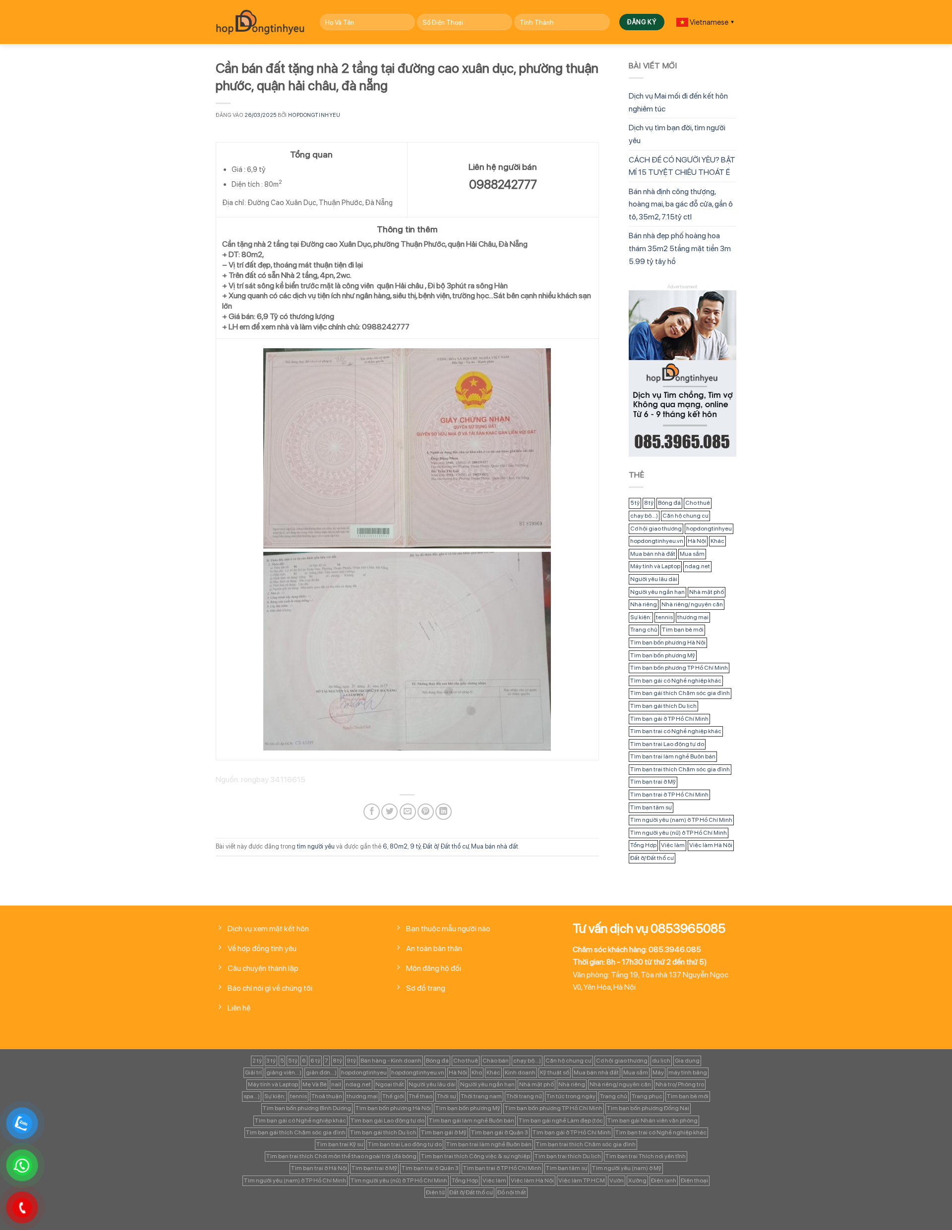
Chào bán (495, 1060)
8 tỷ (649, 502)
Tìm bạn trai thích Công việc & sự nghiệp (475, 1156)
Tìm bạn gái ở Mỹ (444, 1132)
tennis (664, 617)
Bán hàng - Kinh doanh (390, 1060)
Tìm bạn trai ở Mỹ (653, 781)
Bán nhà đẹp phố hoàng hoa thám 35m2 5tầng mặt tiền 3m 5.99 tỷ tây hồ (680, 248)
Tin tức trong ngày (570, 1096)
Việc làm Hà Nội (710, 845)
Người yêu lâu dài (653, 579)
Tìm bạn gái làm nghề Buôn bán (471, 1120)
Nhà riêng (643, 604)
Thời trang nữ (524, 1096)
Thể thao (420, 1096)
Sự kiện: (641, 617)
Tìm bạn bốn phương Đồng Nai (648, 1108)
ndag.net (697, 566)
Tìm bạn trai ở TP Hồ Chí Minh (669, 794)
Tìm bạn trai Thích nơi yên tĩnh (645, 1156)
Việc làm (673, 845)
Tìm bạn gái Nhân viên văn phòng (652, 1120)
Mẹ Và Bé (314, 1084)
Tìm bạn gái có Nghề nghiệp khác (675, 680)
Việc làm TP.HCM (581, 1180)
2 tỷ (257, 1060)
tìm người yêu (316, 846)
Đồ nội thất (511, 1192)
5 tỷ (635, 502)
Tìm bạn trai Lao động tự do (667, 744)
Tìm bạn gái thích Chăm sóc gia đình (680, 693)
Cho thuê (697, 502)
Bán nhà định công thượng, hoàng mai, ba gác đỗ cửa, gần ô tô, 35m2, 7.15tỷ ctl (681, 204)
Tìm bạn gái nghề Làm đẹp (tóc (561, 1120)
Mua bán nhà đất (494, 846)
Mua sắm (692, 553)
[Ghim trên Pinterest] (425, 811)
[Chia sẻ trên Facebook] (371, 811)
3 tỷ (271, 1060)
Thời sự (446, 1096)
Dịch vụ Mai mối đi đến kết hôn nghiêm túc (678, 102)
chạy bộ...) (644, 515)
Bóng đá (669, 502)
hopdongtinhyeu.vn (656, 540)
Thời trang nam (481, 1096)
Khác (717, 540)
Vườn (616, 1180)
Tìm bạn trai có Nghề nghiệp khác (675, 731)
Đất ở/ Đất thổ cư (446, 846)
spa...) (251, 1096)
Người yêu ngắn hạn (657, 591)
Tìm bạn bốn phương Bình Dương (307, 1108)
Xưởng (637, 1180)
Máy (658, 1072)
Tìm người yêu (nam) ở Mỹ (626, 1168)
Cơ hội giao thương (656, 528)
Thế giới (393, 1096)
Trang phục (647, 1096)
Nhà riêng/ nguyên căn (692, 604)
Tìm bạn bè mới (683, 629)
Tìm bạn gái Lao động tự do (387, 1120)
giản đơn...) (321, 1072)
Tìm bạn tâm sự (651, 807)
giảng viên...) (283, 1072)
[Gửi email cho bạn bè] (408, 811)
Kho (477, 1072)
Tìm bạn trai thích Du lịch (568, 1156)
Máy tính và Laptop (655, 566)
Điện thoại (694, 1180)
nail (336, 1084)
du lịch (661, 1060)
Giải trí (253, 1072)
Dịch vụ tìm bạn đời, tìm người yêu (677, 134)
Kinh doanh (520, 1072)
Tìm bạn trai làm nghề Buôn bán (672, 756)
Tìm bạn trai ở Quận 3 (430, 1168)
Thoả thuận (326, 1096)
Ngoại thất (389, 1084)
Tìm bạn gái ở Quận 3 (499, 1132)
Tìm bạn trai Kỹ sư (339, 1144)
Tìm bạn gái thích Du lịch (663, 705)
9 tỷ (415, 846)
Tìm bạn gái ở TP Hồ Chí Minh (669, 718)
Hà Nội (697, 540)
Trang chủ (643, 629)
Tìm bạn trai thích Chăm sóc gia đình (680, 769)
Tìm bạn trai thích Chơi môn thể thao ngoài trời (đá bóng (341, 1156)
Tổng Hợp (643, 845)
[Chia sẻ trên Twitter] (389, 811)
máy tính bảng (687, 1072)
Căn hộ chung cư (685, 515)
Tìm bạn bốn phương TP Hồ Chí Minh (679, 667)
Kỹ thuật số (554, 1072)
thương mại (693, 617)
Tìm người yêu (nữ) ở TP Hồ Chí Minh (678, 832)
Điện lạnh (663, 1180)
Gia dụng (687, 1060)
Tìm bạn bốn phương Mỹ (662, 655)
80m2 (399, 846)
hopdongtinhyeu (314, 114)
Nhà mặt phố (706, 591)
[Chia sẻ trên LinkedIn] (443, 811)
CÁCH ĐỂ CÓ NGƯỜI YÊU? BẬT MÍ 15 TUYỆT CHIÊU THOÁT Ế (682, 166)
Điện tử (435, 1192)
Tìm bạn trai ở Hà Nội (319, 1168)
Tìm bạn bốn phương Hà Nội (668, 642)
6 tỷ (315, 1060)
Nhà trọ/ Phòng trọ (679, 1084)
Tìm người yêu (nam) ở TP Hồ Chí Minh (681, 819)
